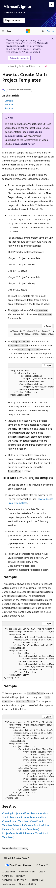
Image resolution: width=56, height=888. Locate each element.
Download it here (23, 143)
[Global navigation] (3, 31)
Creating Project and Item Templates (24, 66)
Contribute (7, 875)
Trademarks (8, 884)
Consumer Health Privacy (14, 879)
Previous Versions (27, 871)
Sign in (50, 31)
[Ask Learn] (46, 66)
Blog (41, 871)
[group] (31, 332)
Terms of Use (38, 879)
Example (9, 100)
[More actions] (51, 66)
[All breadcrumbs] (4, 66)
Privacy (19, 875)
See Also (9, 108)
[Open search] (43, 31)
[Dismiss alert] (51, 4)
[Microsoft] (28, 31)
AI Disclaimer (8, 871)
